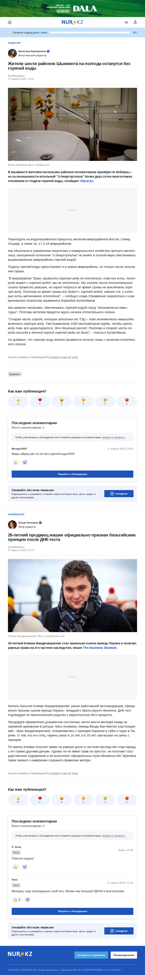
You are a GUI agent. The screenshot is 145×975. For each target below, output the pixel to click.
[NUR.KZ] (72, 22)
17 (18, 802)
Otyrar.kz (86, 181)
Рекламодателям (124, 955)
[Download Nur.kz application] (72, 8)
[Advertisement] (72, 210)
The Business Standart (99, 648)
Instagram (121, 493)
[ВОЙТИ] (135, 22)
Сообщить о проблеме (91, 955)
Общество (14, 43)
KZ (126, 22)
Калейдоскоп (16, 514)
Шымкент (14, 374)
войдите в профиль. (113, 437)
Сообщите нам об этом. (62, 357)
